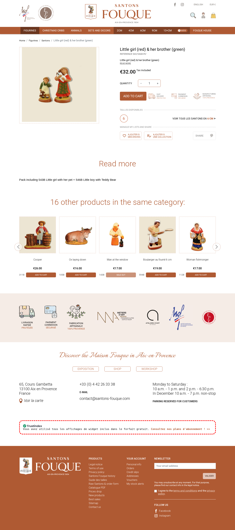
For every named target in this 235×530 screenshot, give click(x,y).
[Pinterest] (211, 135)
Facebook (165, 510)
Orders (130, 468)
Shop (117, 369)
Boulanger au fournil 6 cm (157, 259)
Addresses (133, 475)
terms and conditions (185, 490)
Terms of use (96, 468)
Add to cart (133, 96)
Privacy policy (96, 472)
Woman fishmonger (197, 259)
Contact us (95, 507)
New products (97, 495)
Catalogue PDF (97, 487)
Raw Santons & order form (104, 483)
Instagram (165, 515)
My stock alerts (135, 483)
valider (209, 476)
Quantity (126, 83)
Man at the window (117, 259)
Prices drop (95, 491)
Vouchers (132, 479)
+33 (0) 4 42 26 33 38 (97, 384)
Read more (125, 63)
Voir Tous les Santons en (192, 118)
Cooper (37, 259)
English (198, 4)
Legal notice (95, 464)
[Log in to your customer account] (203, 15)
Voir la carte (33, 400)
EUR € (213, 4)
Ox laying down (77, 259)
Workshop (149, 369)
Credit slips (133, 472)
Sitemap (93, 503)
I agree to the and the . (186, 492)
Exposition (86, 369)
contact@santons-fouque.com (105, 398)
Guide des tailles (98, 479)
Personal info (134, 464)
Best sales (94, 499)
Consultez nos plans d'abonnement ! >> (180, 429)
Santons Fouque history (102, 475)
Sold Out (121, 275)
